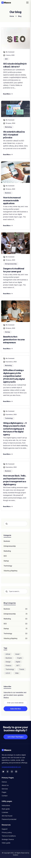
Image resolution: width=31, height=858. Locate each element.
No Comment (10, 52)
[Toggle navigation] (28, 2)
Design (8, 662)
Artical (8, 654)
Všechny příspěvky (10, 571)
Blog (19, 16)
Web (16, 673)
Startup (6, 561)
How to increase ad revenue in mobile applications (11, 200)
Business (7, 541)
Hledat (7, 524)
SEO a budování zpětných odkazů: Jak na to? (15, 65)
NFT (18, 665)
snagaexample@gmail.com (11, 767)
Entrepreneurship (10, 546)
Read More (7, 94)
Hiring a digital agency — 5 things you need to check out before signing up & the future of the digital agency (15, 429)
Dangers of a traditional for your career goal (13, 270)
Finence (8, 665)
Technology (8, 566)
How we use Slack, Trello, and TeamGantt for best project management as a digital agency (14, 480)
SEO (5, 556)
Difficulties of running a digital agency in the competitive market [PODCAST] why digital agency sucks (14, 376)
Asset (17, 654)
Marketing (7, 551)
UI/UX (8, 673)
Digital (18, 662)
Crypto (19, 658)
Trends (21, 669)
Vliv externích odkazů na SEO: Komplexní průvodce (14, 134)
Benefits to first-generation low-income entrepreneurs (14, 339)
